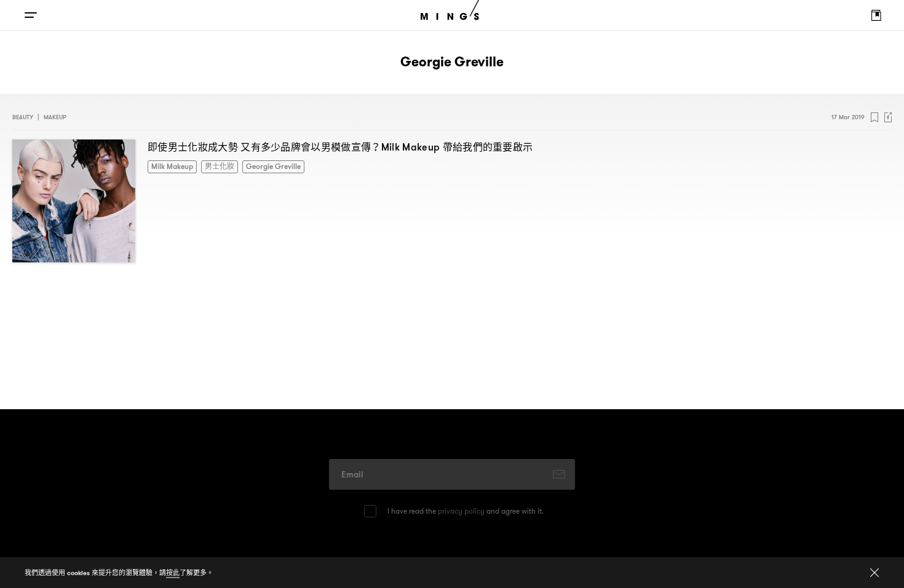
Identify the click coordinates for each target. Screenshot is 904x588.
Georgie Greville (258, 165)
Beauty (22, 117)
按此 (173, 573)
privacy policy (461, 511)
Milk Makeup (169, 165)
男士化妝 (211, 165)
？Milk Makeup (340, 146)
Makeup (55, 117)
